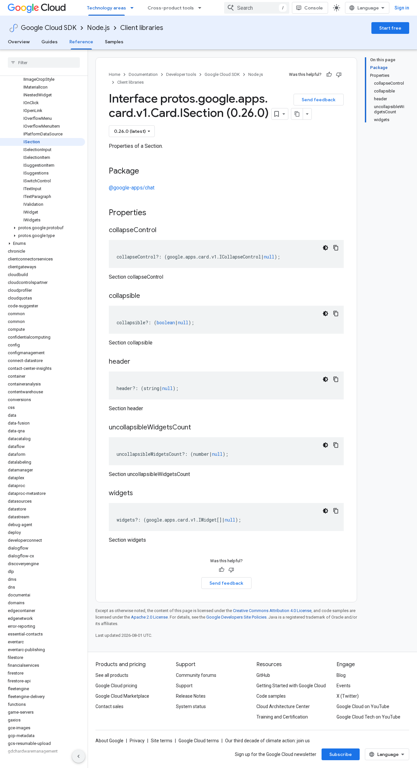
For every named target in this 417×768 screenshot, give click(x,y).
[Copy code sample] (336, 248)
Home (114, 74)
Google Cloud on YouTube (363, 706)
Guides (49, 42)
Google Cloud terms (199, 740)
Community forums (196, 675)
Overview (19, 42)
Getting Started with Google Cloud (291, 685)
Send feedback (319, 100)
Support (184, 685)
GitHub (263, 675)
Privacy (137, 740)
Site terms (161, 740)
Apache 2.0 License (149, 617)
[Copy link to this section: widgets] (139, 493)
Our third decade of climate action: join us (267, 740)
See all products (111, 675)
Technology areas (106, 8)
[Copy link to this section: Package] (145, 171)
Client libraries (141, 28)
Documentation (143, 74)
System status (191, 706)
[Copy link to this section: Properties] (154, 213)
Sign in (402, 7)
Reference (81, 42)
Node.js (98, 28)
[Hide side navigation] (78, 756)
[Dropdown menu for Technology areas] (134, 8)
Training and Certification (282, 716)
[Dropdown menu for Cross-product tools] (201, 8)
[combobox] (256, 8)
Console (313, 8)
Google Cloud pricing (116, 685)
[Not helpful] (339, 74)
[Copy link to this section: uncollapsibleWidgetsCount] (197, 428)
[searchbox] (44, 62)
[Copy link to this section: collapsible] (146, 296)
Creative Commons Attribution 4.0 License (272, 610)
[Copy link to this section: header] (136, 362)
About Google (109, 740)
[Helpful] (329, 74)
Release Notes (191, 696)
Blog (341, 675)
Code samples (271, 696)
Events (344, 685)
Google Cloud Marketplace (122, 696)
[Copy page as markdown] (297, 113)
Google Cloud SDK (49, 28)
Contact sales (109, 706)
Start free (390, 28)
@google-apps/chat (131, 188)
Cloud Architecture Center (283, 706)
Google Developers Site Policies (236, 617)
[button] (42, 228)
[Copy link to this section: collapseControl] (162, 230)
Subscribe (340, 754)
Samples (114, 42)
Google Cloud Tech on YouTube (368, 716)
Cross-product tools (171, 8)
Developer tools (181, 74)
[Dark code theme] (325, 248)
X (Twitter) (348, 696)
